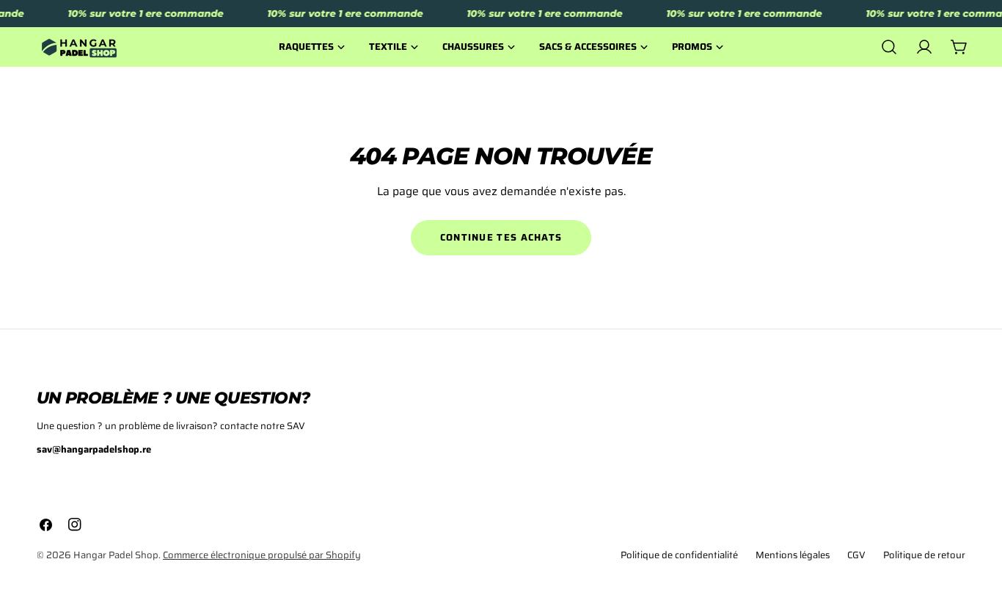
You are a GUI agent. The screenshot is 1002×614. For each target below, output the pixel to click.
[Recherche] (889, 47)
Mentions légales (793, 555)
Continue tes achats (501, 237)
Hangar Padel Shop (115, 555)
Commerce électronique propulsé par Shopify (262, 555)
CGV (856, 555)
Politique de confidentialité (679, 555)
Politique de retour (924, 555)
